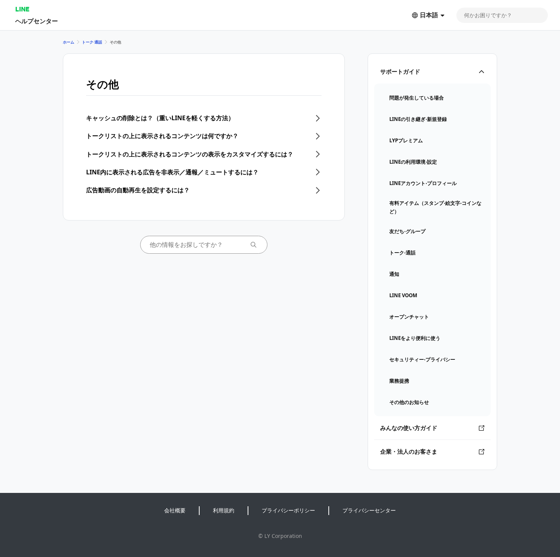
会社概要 (175, 510)
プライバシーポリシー (288, 510)
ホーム (68, 42)
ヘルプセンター (36, 21)
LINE (22, 9)
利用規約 (223, 510)
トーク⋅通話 (92, 42)
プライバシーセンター (369, 510)
